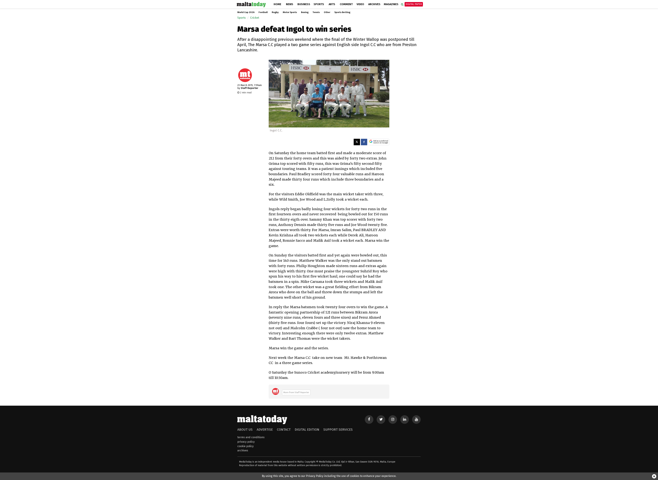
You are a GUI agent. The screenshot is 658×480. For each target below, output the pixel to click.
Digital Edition (307, 430)
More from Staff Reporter (296, 392)
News (289, 4)
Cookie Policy (245, 446)
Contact (284, 430)
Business (303, 4)
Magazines (391, 4)
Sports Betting (342, 12)
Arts (332, 4)
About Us (245, 430)
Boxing (304, 12)
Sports (319, 4)
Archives (374, 4)
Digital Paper (414, 4)
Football (263, 12)
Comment (346, 4)
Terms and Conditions (251, 437)
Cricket (254, 17)
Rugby (275, 12)
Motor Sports (290, 12)
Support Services (338, 430)
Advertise (265, 430)
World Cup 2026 (245, 12)
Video (360, 4)
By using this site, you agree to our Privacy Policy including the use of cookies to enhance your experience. (329, 476)
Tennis (316, 12)
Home (277, 4)
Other (327, 12)
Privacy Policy (246, 441)
